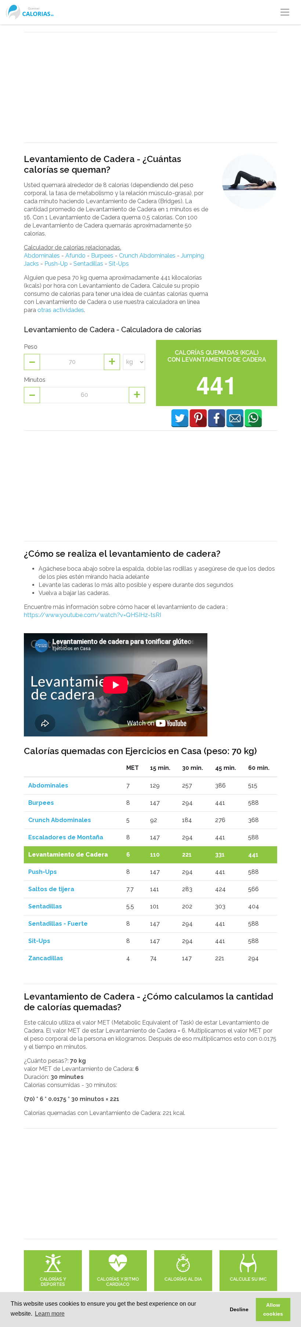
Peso (30, 346)
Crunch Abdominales (147, 255)
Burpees (102, 255)
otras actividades (60, 309)
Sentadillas (88, 263)
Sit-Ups (119, 263)
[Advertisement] (150, 87)
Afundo (75, 255)
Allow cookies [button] (273, 1309)
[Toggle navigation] (285, 12)
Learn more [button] (50, 1313)
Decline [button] (239, 1309)
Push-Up (56, 263)
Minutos (35, 379)
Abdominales (42, 255)
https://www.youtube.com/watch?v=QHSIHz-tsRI (92, 615)
